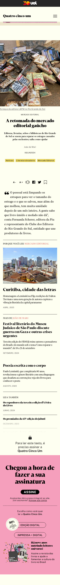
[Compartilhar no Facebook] (33, 182)
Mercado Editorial (46, 161)
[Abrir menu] (55, 16)
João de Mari (30, 147)
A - (14, 182)
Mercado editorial (30, 115)
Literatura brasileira (25, 161)
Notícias (9, 161)
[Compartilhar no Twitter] (39, 182)
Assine (30, 492)
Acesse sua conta (38, 500)
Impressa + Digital (30, 535)
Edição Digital (30, 525)
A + (21, 182)
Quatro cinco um (17, 16)
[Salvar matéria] (45, 182)
